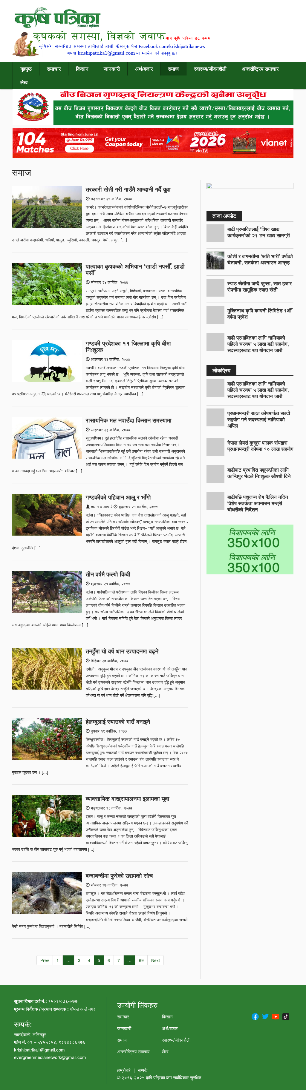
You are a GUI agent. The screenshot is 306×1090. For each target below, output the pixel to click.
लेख (23, 82)
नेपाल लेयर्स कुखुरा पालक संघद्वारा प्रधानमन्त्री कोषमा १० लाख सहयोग (260, 445)
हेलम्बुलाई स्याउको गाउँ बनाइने (118, 721)
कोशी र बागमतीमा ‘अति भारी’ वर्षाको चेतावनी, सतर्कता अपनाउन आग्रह (260, 259)
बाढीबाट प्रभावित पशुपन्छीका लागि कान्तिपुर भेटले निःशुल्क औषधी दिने (259, 473)
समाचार (54, 68)
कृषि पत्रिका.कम (159, 1077)
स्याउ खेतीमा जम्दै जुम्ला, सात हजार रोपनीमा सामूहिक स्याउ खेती (259, 286)
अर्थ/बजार (144, 68)
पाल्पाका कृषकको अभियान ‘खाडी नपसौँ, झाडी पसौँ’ (135, 269)
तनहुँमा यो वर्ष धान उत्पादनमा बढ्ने (122, 651)
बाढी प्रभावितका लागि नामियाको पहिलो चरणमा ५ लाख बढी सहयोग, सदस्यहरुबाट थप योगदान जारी (258, 344)
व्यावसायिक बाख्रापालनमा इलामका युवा (127, 798)
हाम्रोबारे (124, 1070)
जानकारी (112, 68)
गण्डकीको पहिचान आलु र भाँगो (118, 497)
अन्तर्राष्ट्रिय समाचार (260, 68)
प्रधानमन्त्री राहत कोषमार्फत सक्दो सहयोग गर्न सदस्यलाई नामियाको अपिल (258, 419)
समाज (173, 68)
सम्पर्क (142, 1070)
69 (141, 960)
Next (155, 960)
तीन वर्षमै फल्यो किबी (108, 574)
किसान (82, 68)
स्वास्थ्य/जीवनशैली (210, 68)
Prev (44, 960)
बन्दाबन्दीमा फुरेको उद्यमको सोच (119, 875)
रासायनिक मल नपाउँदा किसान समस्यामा (129, 420)
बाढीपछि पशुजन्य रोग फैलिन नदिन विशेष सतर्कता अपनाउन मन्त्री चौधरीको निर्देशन (257, 503)
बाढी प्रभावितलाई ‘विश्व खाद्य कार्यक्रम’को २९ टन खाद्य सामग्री (258, 232)
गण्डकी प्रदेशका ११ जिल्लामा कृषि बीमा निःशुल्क (128, 346)
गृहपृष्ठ (26, 68)
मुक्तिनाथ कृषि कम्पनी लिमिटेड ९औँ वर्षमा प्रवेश (259, 313)
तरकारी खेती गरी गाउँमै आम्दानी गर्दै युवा (128, 189)
